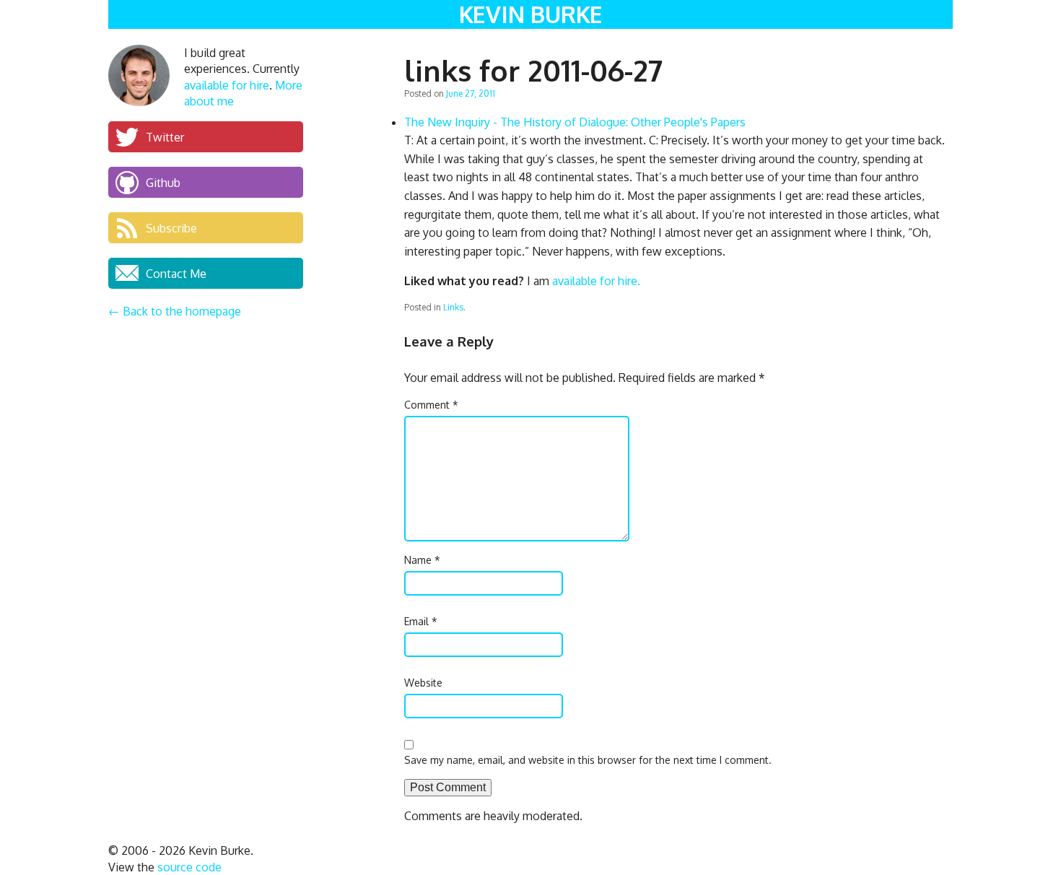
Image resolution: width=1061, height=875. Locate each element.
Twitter (165, 136)
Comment (431, 405)
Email (420, 621)
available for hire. (596, 281)
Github (163, 182)
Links (453, 307)
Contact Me (176, 273)
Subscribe (171, 227)
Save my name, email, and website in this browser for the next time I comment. (588, 760)
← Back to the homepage (174, 311)
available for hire (226, 85)
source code (189, 867)
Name (422, 560)
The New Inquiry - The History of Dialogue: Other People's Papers (575, 122)
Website (423, 682)
